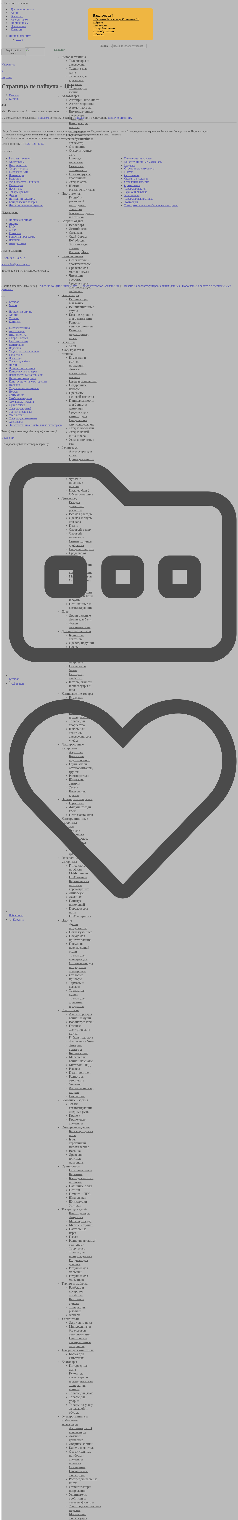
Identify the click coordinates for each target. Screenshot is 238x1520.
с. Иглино (98, 34)
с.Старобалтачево (104, 28)
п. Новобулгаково (103, 31)
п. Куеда (98, 22)
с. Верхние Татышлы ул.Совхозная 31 (116, 19)
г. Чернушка (100, 25)
